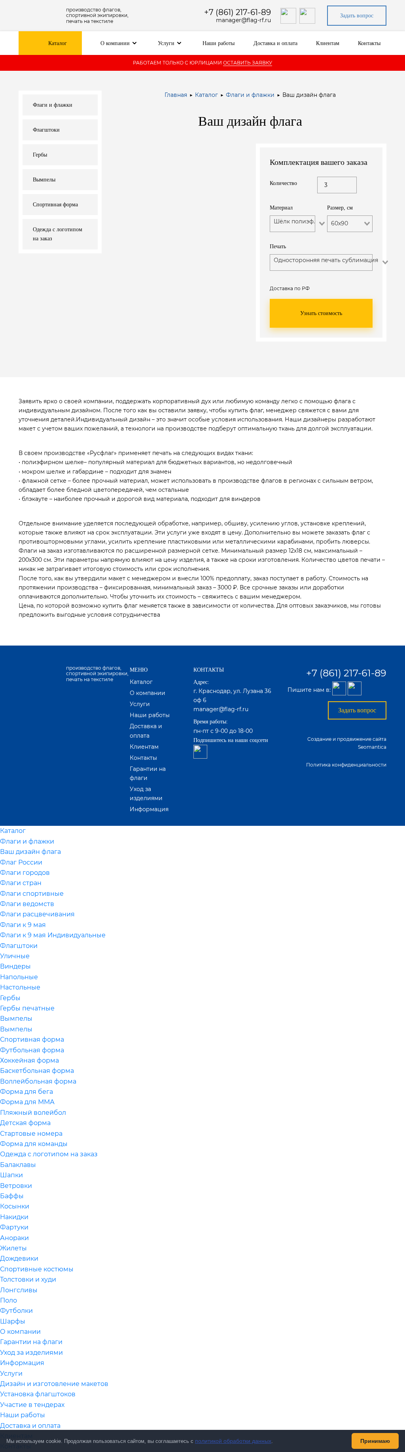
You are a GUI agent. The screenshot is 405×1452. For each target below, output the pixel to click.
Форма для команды (34, 1144)
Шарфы (12, 1321)
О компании (115, 43)
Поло (8, 1300)
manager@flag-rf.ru (243, 20)
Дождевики (19, 1258)
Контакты (369, 43)
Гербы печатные (27, 1008)
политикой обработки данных (233, 1441)
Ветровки (16, 1186)
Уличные (15, 956)
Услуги (166, 43)
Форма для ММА (27, 1102)
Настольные (20, 987)
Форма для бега (26, 1091)
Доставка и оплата (275, 43)
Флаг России (21, 862)
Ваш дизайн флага (30, 851)
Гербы (10, 998)
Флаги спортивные (32, 893)
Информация (149, 809)
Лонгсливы (19, 1290)
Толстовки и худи (28, 1279)
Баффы (12, 1196)
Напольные (19, 977)
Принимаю (375, 1441)
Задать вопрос (356, 16)
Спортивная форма (32, 1039)
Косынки (14, 1206)
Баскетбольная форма (37, 1070)
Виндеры (15, 966)
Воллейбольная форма (38, 1081)
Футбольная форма (32, 1050)
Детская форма (25, 1123)
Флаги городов (25, 872)
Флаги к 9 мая (23, 925)
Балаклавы (18, 1165)
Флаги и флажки (250, 94)
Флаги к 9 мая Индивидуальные (53, 935)
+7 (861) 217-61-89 (237, 12)
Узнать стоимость (321, 313)
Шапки (11, 1175)
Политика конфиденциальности (346, 765)
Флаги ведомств (27, 904)
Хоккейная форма (29, 1060)
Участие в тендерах (32, 1405)
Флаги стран (21, 883)
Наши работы (218, 43)
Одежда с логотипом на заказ (49, 1154)
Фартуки (14, 1227)
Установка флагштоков (38, 1394)
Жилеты (13, 1248)
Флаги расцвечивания (37, 914)
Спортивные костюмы (37, 1269)
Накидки (14, 1217)
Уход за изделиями (31, 1352)
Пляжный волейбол (33, 1112)
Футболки (16, 1310)
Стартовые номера (31, 1133)
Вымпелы (16, 1018)
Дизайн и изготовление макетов (54, 1384)
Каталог (57, 43)
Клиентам (327, 43)
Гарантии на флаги (31, 1342)
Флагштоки (19, 946)
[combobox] (294, 231)
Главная (176, 94)
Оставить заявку (247, 63)
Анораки (14, 1238)
